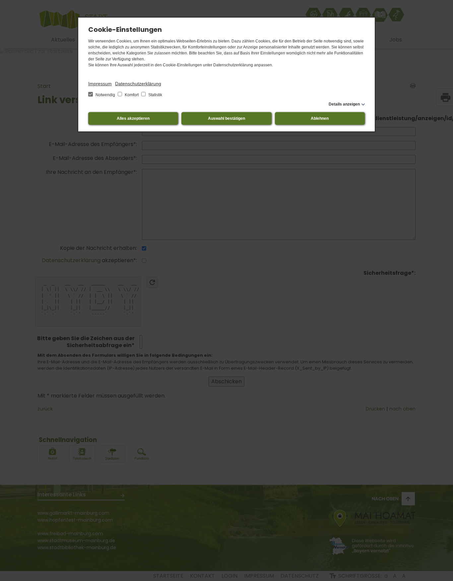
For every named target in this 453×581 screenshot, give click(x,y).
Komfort (132, 95)
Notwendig (105, 95)
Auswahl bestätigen (226, 118)
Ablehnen (320, 118)
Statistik (154, 95)
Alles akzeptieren (133, 118)
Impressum (100, 83)
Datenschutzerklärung (138, 83)
